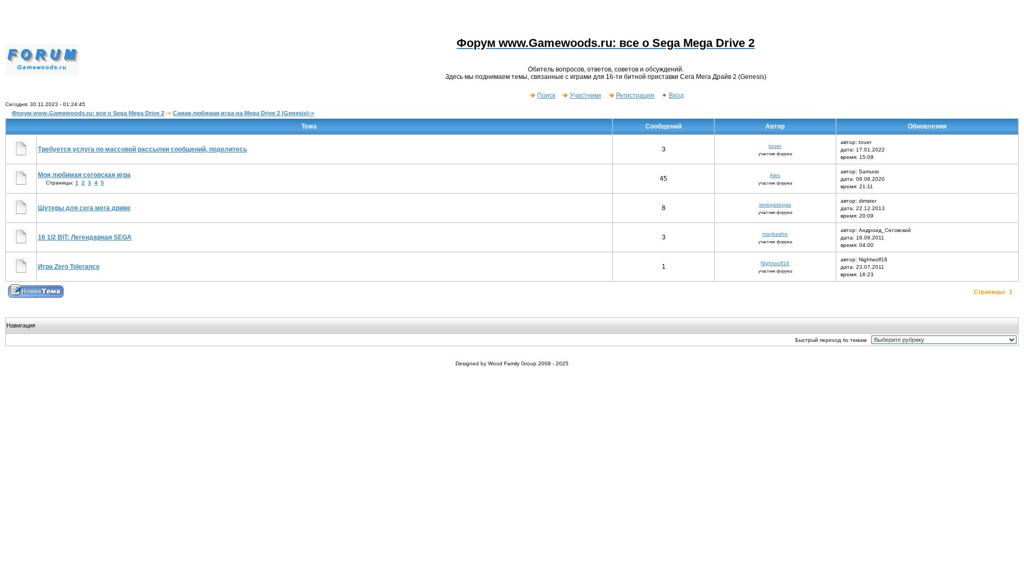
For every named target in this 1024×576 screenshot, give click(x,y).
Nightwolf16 (775, 263)
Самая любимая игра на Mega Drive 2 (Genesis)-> (243, 113)
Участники (585, 95)
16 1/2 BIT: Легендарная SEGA (85, 237)
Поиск (546, 95)
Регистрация (635, 95)
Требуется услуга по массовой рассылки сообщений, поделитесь (142, 149)
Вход (676, 95)
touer (775, 146)
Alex (775, 175)
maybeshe (775, 234)
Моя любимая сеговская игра (84, 175)
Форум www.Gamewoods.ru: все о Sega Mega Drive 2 (88, 113)
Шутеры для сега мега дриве (84, 208)
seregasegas (775, 204)
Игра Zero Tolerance (69, 266)
